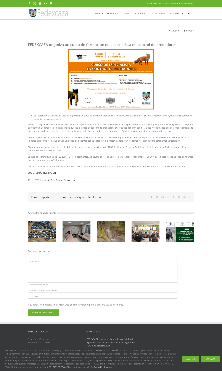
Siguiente (187, 30)
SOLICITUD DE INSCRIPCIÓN (42, 172)
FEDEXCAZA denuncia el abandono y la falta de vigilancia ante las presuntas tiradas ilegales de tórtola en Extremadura (111, 342)
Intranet (165, 3)
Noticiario (46, 180)
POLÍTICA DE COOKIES (59, 367)
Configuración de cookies (102, 367)
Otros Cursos (56, 180)
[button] (189, 13)
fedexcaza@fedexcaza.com (182, 3)
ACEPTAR (190, 358)
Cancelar (210, 358)
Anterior (175, 30)
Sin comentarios (71, 180)
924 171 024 (44, 342)
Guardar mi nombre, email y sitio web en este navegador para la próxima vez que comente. (77, 304)
